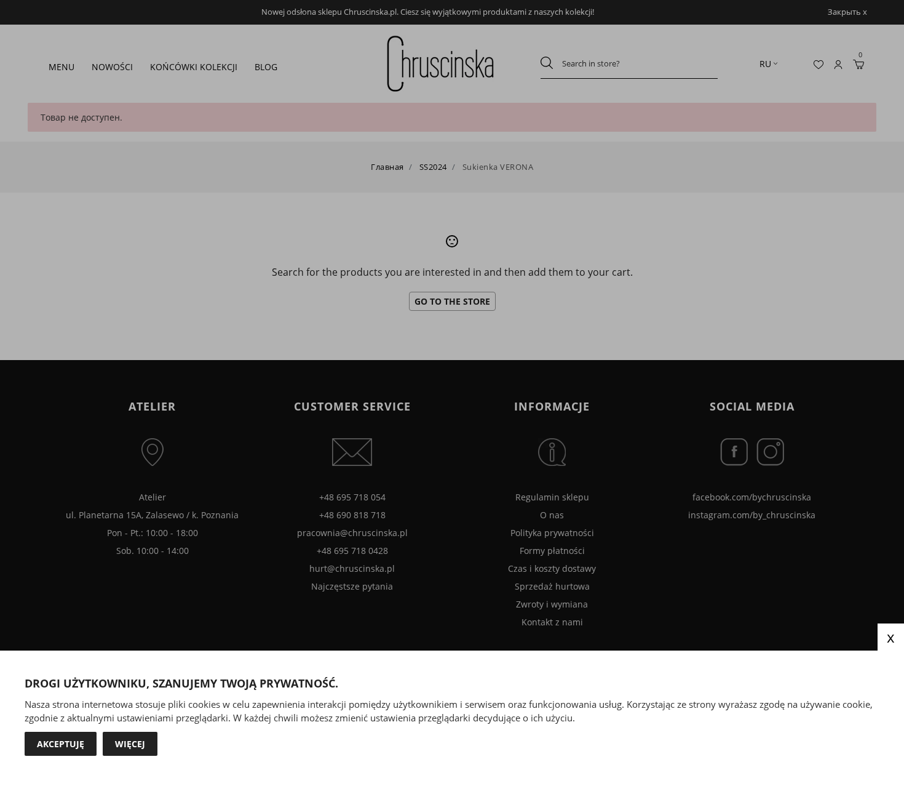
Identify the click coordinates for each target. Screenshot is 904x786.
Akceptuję (60, 744)
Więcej (130, 744)
